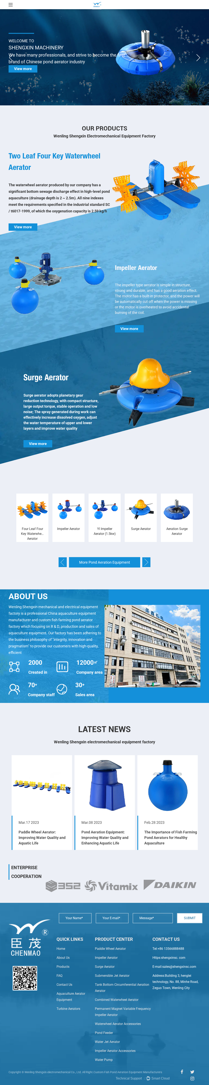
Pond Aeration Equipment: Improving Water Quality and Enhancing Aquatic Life (42, 837)
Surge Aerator (45, 377)
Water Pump (104, 1060)
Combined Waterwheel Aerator (116, 1000)
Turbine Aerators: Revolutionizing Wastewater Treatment (167, 837)
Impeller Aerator (136, 267)
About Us (63, 958)
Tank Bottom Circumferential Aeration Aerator (177, 534)
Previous (11, 58)
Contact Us (64, 985)
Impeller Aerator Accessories (115, 1051)
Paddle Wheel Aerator (110, 949)
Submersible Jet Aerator (112, 976)
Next (198, 58)
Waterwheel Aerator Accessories (118, 1024)
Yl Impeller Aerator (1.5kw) (69, 531)
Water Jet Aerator (107, 1042)
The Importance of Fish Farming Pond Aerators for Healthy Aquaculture (107, 837)
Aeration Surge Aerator (140, 531)
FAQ (59, 976)
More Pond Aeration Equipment (104, 562)
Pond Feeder (104, 1033)
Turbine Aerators (68, 1009)
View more (23, 69)
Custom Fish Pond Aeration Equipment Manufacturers (127, 1072)
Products (63, 967)
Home (61, 949)
